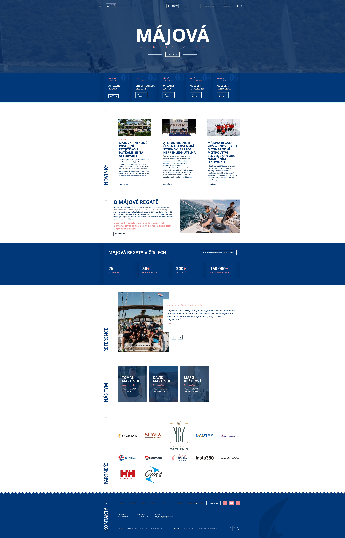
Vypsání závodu (209, 6)
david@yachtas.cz (160, 391)
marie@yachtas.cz (191, 391)
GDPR (163, 503)
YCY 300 (153, 503)
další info (113, 96)
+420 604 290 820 (129, 389)
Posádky (121, 503)
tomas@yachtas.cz (130, 391)
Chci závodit (167, 95)
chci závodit (140, 95)
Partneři (132, 503)
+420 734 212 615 (191, 389)
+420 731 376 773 (160, 389)
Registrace (227, 6)
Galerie (143, 503)
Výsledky (179, 503)
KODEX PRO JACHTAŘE (195, 503)
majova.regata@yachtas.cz (164, 516)
